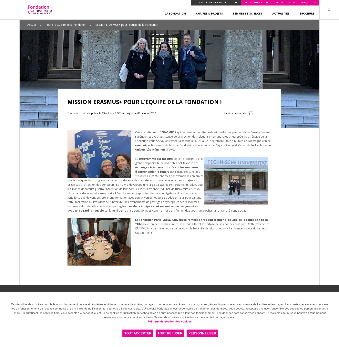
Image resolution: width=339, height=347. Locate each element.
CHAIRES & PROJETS (209, 13)
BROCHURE (307, 13)
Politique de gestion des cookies (170, 321)
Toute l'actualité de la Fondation (65, 24)
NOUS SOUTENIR (253, 2)
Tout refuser (170, 333)
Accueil (31, 24)
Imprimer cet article (235, 113)
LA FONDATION (175, 13)
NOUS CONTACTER (285, 2)
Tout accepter (137, 333)
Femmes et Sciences (247, 13)
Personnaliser (202, 333)
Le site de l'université (212, 2)
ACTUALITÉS (280, 13)
